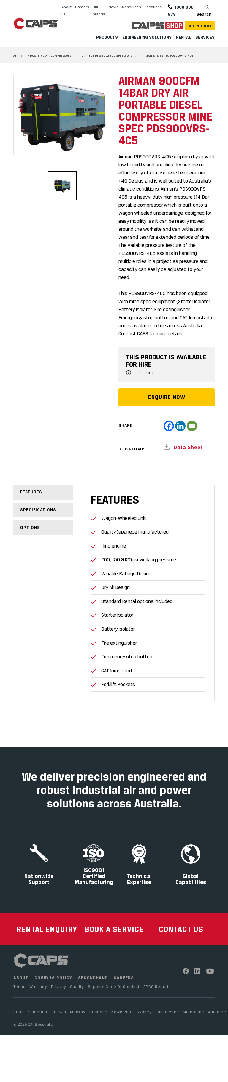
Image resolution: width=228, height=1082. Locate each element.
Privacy (58, 986)
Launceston (167, 1011)
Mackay (78, 1011)
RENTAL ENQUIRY (46, 929)
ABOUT (20, 977)
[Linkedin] (180, 426)
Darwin (59, 1011)
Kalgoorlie (38, 1011)
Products (107, 37)
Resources (131, 6)
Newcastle (122, 1011)
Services (205, 37)
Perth (18, 1011)
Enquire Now (166, 397)
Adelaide (217, 1011)
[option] (62, 115)
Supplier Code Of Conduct (114, 986)
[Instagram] (197, 971)
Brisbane (98, 1011)
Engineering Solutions (147, 37)
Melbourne (193, 1011)
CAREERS (124, 977)
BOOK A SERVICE (114, 929)
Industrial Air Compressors (49, 55)
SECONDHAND (93, 977)
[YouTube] (210, 971)
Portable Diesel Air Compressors (106, 55)
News (113, 6)
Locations (153, 6)
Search (204, 14)
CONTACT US (181, 929)
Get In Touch (200, 26)
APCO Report (156, 986)
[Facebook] (169, 426)
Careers (82, 6)
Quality (77, 986)
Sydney (144, 1011)
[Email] (192, 426)
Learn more (144, 373)
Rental (183, 37)
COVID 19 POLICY (53, 977)
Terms (19, 986)
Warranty (38, 986)
